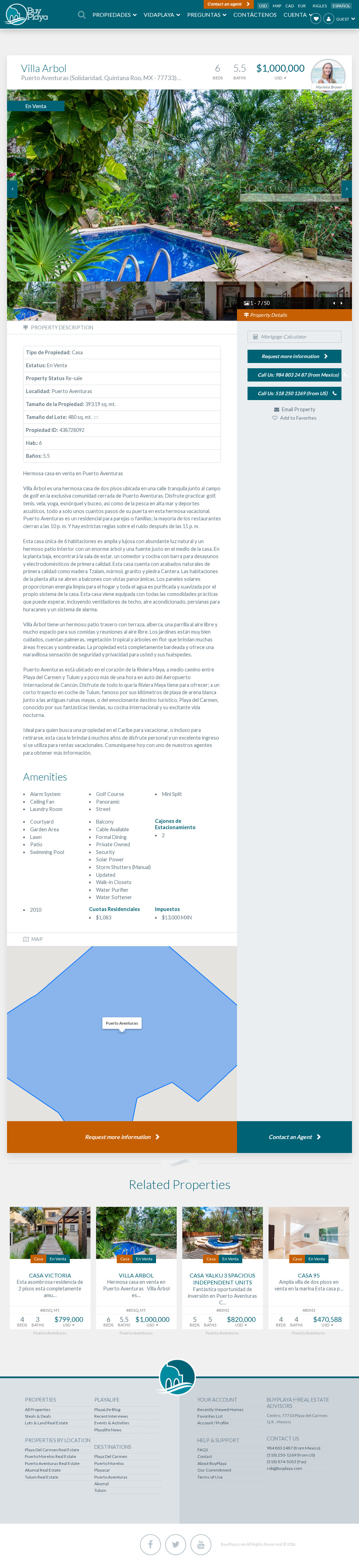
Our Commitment (214, 1470)
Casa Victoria (50, 1275)
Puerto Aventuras (111, 1477)
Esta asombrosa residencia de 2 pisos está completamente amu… (50, 1288)
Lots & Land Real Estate (46, 1423)
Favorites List (210, 1416)
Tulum (100, 1490)
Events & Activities (111, 1423)
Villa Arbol (136, 1275)
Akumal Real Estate (43, 1470)
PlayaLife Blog (107, 1409)
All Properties (37, 1409)
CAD (289, 5)
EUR (302, 5)
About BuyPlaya (211, 1463)
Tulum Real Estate (41, 1477)
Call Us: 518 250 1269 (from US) (292, 393)
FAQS (202, 1449)
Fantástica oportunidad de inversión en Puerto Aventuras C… (222, 1295)
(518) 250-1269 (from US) (291, 1455)
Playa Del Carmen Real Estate (52, 1449)
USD (263, 5)
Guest (342, 19)
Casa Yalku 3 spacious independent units (222, 1279)
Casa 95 (309, 1275)
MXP (277, 5)
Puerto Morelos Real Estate (50, 1456)
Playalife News (108, 1430)
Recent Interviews (111, 1416)
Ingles (320, 5)
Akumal (101, 1483)
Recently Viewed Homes (220, 1409)
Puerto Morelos (109, 1463)
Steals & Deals (38, 1416)
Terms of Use (210, 1477)
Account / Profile (213, 1423)
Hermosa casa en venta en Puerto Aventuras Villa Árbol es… (136, 1288)
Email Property (298, 409)
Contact (204, 1456)
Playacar (102, 1470)
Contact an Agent (290, 1136)
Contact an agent (225, 4)
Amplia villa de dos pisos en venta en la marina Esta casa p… (309, 1285)
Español (341, 5)
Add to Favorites (298, 418)
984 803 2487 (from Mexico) (293, 1448)
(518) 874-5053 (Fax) (286, 1461)
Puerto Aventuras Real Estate (52, 1463)
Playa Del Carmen (110, 1456)
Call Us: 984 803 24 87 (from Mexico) (298, 375)
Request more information (117, 1136)
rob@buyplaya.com (284, 1468)
